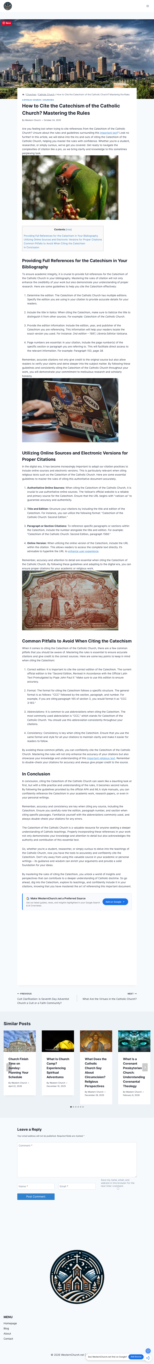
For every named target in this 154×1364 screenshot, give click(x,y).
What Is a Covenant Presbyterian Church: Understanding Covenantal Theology (134, 1072)
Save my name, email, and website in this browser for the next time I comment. (117, 1183)
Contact (8, 1338)
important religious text (101, 758)
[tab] (71, 1107)
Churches (48, 100)
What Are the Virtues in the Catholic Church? (110, 996)
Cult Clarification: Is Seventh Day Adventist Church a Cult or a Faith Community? (43, 998)
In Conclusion (31, 247)
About (7, 1333)
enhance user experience (83, 551)
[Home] (23, 94)
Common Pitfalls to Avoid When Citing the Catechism (54, 243)
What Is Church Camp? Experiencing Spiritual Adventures (58, 1068)
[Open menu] (147, 6)
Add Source (136, 1357)
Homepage (10, 1323)
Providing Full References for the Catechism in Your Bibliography (61, 235)
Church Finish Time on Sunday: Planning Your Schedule (18, 1068)
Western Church (33, 120)
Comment (25, 1145)
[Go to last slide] (9, 1067)
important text (108, 132)
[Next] (145, 1067)
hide (68, 229)
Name (23, 1186)
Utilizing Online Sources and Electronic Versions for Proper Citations (63, 239)
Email (64, 1186)
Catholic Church (31, 100)
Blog (6, 1328)
